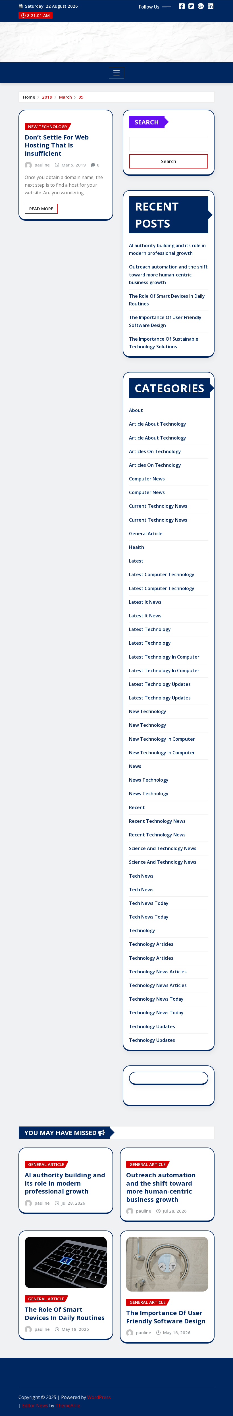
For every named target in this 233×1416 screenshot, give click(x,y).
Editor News (35, 1405)
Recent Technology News (157, 821)
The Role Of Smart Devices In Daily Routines (65, 1313)
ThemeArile (67, 1405)
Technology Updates (152, 1026)
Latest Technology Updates (160, 684)
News (135, 766)
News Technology (148, 780)
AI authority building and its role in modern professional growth (65, 1183)
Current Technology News (158, 506)
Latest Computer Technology (161, 574)
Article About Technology (157, 424)
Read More (41, 208)
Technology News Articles (158, 972)
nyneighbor (55, 38)
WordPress (99, 1397)
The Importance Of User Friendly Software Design (166, 1316)
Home (29, 97)
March (65, 97)
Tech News (141, 876)
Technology (142, 930)
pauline (42, 165)
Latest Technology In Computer (164, 657)
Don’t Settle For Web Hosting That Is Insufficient (57, 145)
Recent (137, 807)
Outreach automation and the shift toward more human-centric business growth (168, 274)
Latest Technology (150, 629)
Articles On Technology (155, 451)
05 (81, 97)
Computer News (147, 479)
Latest (136, 561)
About (136, 410)
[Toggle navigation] (116, 72)
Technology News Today (156, 999)
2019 (47, 97)
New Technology (147, 711)
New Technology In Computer (162, 739)
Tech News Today (148, 903)
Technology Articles (151, 944)
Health (136, 547)
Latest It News (145, 602)
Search (147, 122)
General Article (146, 533)
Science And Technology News (162, 848)
